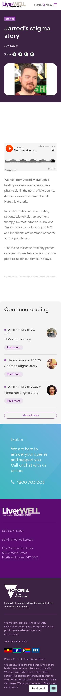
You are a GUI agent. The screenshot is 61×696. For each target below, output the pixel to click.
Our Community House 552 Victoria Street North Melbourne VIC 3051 (20, 553)
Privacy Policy (12, 659)
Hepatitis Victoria (10, 277)
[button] (51, 5)
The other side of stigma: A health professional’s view (39, 277)
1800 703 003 (30, 483)
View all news (30, 415)
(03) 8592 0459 (13, 531)
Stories (10, 19)
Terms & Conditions (34, 659)
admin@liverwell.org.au (17, 539)
